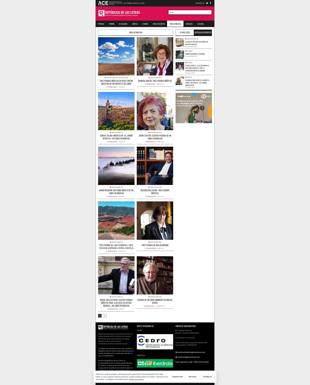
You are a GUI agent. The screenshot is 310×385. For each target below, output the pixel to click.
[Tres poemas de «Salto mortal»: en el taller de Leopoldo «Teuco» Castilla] (116, 220)
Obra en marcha (175, 24)
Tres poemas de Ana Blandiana (155, 245)
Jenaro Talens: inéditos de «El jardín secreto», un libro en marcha (116, 137)
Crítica (134, 24)
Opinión (111, 24)
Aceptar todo (177, 377)
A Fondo (145, 24)
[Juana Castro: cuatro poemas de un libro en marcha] (155, 111)
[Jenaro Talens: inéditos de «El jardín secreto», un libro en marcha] (116, 111)
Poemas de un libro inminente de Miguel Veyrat (155, 301)
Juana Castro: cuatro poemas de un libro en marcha (155, 137)
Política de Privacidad (201, 362)
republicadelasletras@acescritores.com (191, 352)
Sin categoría (123, 78)
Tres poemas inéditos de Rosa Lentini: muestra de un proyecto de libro (116, 82)
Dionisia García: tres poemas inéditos (155, 80)
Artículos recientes (203, 32)
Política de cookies (136, 379)
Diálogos (189, 24)
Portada (101, 24)
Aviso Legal (179, 362)
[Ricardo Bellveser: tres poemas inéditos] (155, 166)
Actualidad (123, 24)
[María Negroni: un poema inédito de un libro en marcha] (116, 166)
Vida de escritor (159, 24)
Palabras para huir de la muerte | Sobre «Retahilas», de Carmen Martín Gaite (197, 82)
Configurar (207, 377)
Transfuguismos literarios (195, 54)
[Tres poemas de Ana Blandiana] (155, 220)
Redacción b (113, 87)
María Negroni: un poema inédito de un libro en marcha (116, 192)
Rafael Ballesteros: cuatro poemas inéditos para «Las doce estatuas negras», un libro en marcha (116, 302)
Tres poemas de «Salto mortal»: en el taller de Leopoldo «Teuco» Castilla (116, 247)
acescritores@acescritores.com (188, 357)
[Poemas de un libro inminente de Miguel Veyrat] (155, 275)
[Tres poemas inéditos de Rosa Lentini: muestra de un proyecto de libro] (116, 56)
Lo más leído (185, 32)
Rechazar (192, 377)
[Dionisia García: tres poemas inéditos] (155, 56)
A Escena (200, 24)
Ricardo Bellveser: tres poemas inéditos (155, 192)
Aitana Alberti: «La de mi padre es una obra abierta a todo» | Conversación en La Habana (197, 68)
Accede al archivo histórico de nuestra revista (196, 43)
